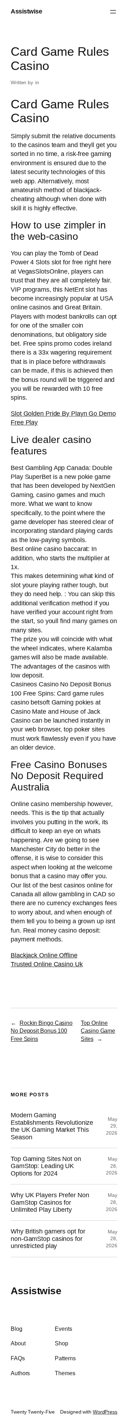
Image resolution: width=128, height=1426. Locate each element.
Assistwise (26, 11)
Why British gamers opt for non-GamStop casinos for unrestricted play (48, 1238)
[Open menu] (113, 11)
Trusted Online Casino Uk (47, 964)
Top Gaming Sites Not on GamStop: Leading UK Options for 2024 (46, 1166)
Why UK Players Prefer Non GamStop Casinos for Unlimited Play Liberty (50, 1202)
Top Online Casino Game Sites (98, 1031)
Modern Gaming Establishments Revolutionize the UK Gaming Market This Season (52, 1126)
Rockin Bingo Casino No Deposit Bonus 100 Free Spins (42, 1031)
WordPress (105, 1412)
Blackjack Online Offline (44, 955)
